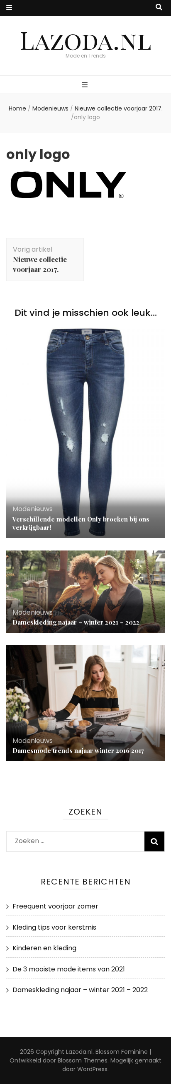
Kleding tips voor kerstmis (54, 927)
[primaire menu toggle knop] (86, 85)
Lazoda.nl (85, 39)
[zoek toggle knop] (159, 7)
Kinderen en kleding (44, 948)
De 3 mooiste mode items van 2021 (68, 969)
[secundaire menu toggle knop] (9, 8)
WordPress (92, 1069)
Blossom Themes (82, 1060)
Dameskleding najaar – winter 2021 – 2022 (75, 622)
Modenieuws (50, 108)
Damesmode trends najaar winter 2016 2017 (78, 750)
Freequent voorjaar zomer (55, 906)
